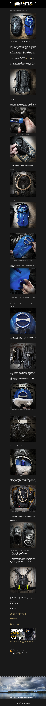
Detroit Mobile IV (15, 650)
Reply (14, 654)
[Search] (35, 2)
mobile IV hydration (18, 653)
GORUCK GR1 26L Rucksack (15, 624)
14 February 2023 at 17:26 (21, 650)
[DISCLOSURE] (28, 58)
